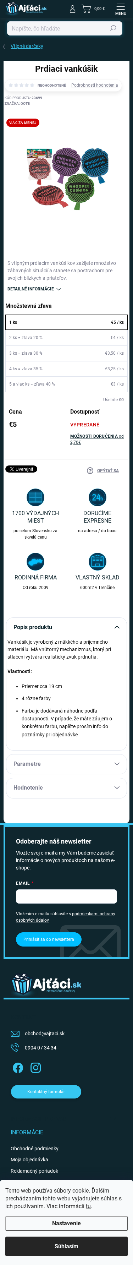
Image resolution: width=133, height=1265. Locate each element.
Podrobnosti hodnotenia (94, 85)
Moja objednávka (29, 1159)
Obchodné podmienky (35, 1148)
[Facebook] (17, 1066)
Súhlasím (66, 1246)
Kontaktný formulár (46, 1091)
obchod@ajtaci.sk (45, 1033)
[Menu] (120, 9)
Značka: (17, 103)
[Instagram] (34, 1066)
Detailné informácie (30, 289)
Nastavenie (66, 1223)
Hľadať (113, 28)
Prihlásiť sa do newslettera (48, 939)
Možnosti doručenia (97, 439)
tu (88, 1206)
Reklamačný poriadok (34, 1171)
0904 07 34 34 (40, 1048)
